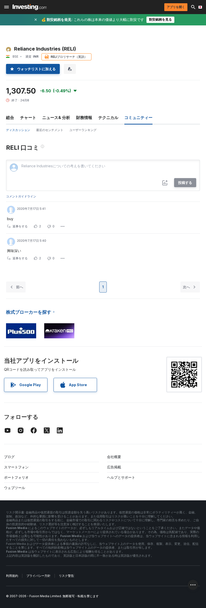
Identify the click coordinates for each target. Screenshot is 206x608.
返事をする (20, 226)
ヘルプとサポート (121, 477)
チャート (28, 117)
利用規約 (12, 576)
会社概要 (114, 457)
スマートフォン (16, 467)
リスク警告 (66, 576)
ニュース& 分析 (56, 117)
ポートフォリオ (16, 477)
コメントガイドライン (21, 196)
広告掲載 (114, 467)
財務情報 (84, 117)
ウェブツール (14, 487)
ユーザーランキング (82, 130)
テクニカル (108, 117)
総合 (10, 117)
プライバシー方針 (38, 576)
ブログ (9, 457)
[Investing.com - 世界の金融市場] (29, 7)
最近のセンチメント (49, 130)
